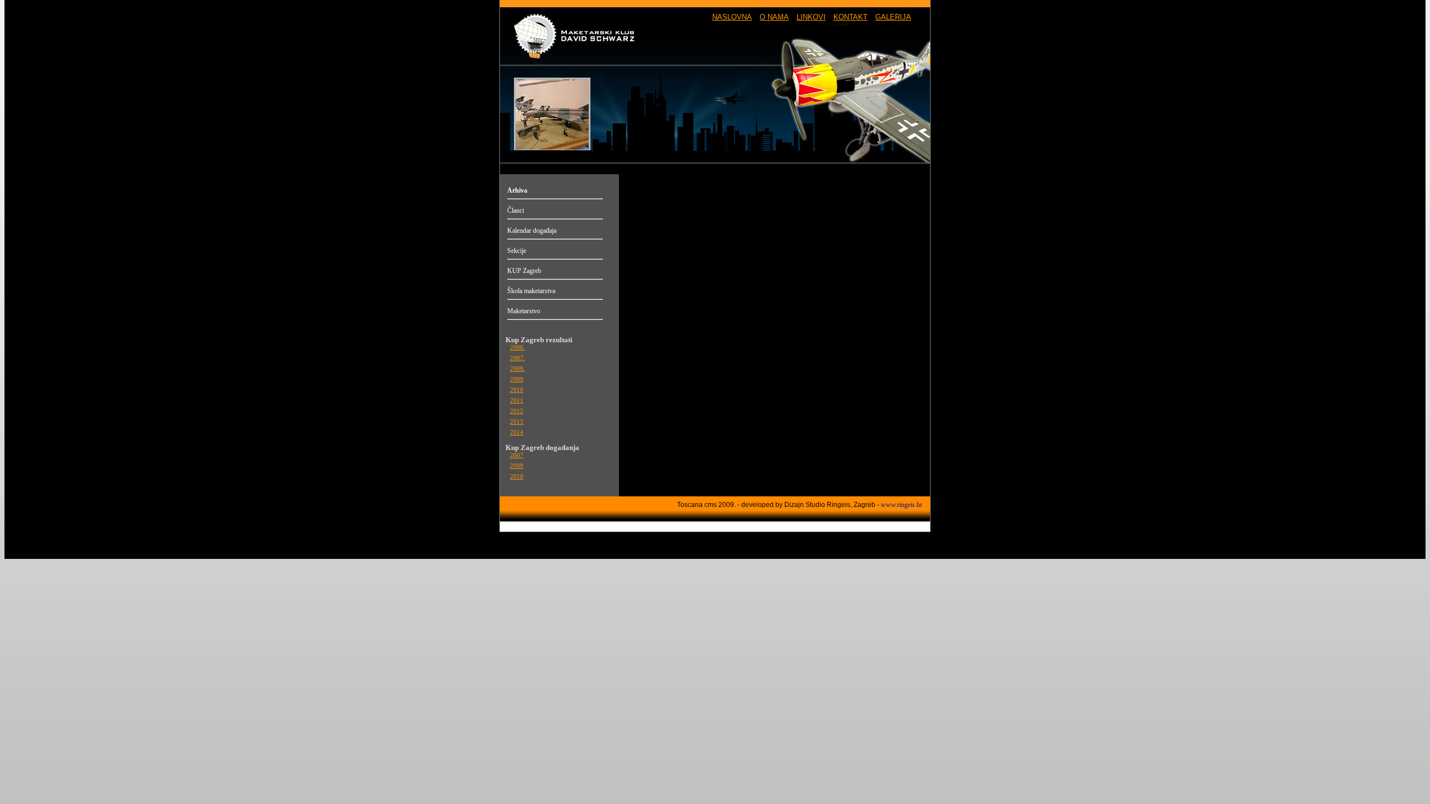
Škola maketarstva (531, 291)
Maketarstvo (523, 311)
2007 (516, 455)
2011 (516, 401)
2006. (517, 347)
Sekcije (516, 251)
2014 (516, 432)
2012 (516, 411)
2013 (516, 422)
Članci (515, 210)
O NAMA (774, 17)
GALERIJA (893, 17)
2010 (516, 390)
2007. (517, 358)
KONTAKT (850, 17)
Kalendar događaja (531, 230)
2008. (517, 369)
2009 (516, 379)
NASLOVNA (732, 17)
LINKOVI (811, 17)
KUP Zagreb (524, 271)
